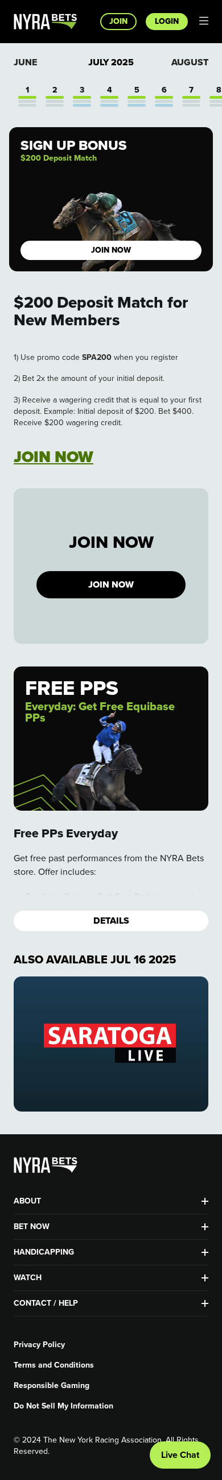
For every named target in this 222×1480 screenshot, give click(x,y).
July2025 (111, 62)
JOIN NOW (111, 584)
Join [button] (118, 21)
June (25, 62)
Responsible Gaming (51, 1385)
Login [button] (167, 21)
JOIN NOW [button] (111, 250)
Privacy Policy (39, 1345)
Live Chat (180, 1454)
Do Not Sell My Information (63, 1406)
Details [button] (111, 920)
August (189, 62)
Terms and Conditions (54, 1365)
